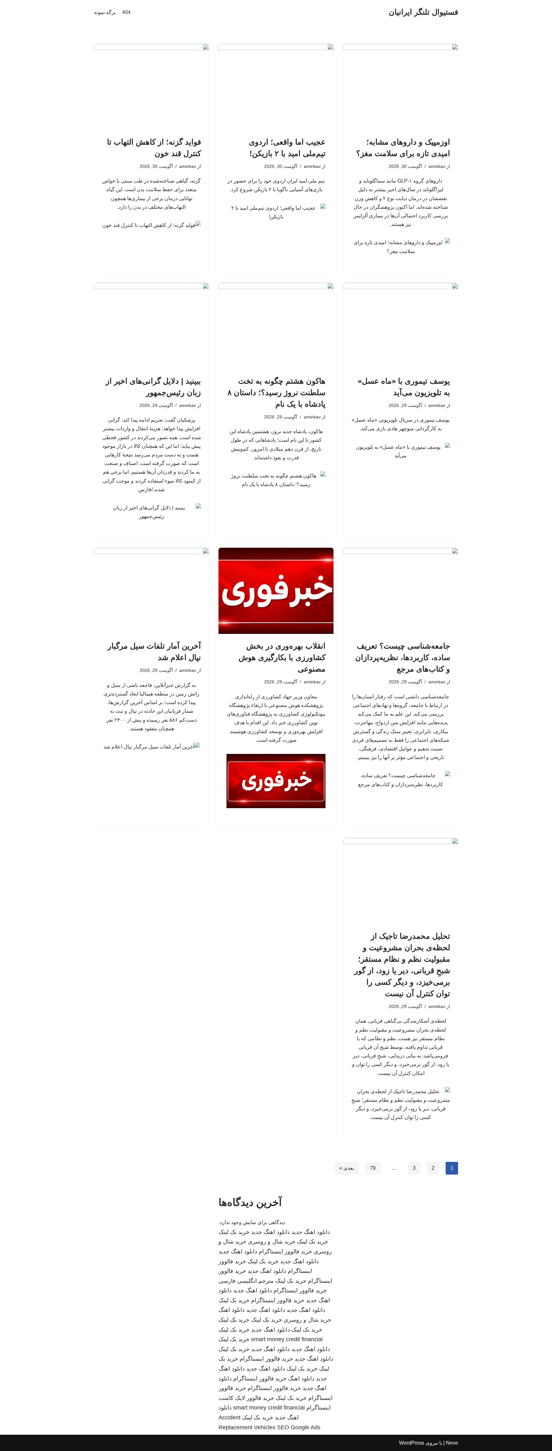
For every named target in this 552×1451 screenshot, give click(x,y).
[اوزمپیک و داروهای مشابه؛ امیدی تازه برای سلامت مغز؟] (400, 87)
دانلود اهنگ (231, 1310)
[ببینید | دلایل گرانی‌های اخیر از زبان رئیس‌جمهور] (151, 326)
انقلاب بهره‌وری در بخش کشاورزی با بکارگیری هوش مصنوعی (282, 657)
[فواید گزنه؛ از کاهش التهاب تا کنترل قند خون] (151, 87)
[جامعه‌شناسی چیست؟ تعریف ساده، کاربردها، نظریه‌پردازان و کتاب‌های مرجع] (400, 591)
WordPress (411, 1443)
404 (126, 12)
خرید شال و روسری (271, 1241)
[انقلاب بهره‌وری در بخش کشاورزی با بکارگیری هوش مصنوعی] (276, 591)
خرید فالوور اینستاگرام (285, 1251)
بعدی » (346, 1168)
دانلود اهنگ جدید (310, 1232)
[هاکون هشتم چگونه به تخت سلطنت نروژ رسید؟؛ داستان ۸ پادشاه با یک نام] (276, 326)
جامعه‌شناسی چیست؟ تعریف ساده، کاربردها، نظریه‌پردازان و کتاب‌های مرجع (402, 657)
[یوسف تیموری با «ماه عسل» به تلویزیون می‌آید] (400, 326)
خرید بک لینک (233, 1232)
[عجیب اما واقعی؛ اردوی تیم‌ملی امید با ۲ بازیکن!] (276, 87)
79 (373, 1168)
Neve (452, 1443)
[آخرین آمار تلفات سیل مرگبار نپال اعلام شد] (151, 591)
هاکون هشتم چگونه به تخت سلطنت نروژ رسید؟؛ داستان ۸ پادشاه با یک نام (276, 392)
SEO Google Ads (298, 1427)
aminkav (436, 166)
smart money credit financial (287, 1339)
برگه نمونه (105, 12)
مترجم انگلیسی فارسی (246, 1281)
